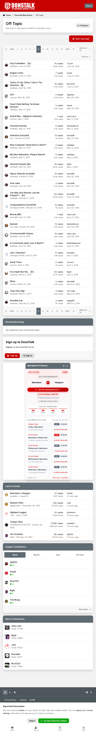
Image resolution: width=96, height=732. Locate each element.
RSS (33, 700)
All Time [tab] (80, 555)
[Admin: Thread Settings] (63, 365)
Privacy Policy (10, 700)
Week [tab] (15, 555)
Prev (12, 49)
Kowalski (15, 654)
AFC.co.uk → (57, 478)
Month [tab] (37, 555)
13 (62, 49)
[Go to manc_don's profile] (7, 627)
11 (52, 49)
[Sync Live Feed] (67, 365)
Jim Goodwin (16, 534)
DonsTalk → (65, 478)
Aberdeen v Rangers (20, 493)
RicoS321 (15, 663)
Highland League (18, 512)
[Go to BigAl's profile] (7, 637)
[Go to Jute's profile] (7, 646)
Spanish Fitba (16, 503)
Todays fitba (16, 522)
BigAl (13, 635)
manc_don (16, 626)
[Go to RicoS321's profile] (7, 665)
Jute (13, 645)
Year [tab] (58, 555)
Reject (32, 721)
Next (68, 49)
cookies (21, 710)
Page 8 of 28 (83, 49)
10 (47, 49)
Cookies (23, 700)
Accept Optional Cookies (55, 721)
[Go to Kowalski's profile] (7, 655)
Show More (84, 609)
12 (57, 49)
